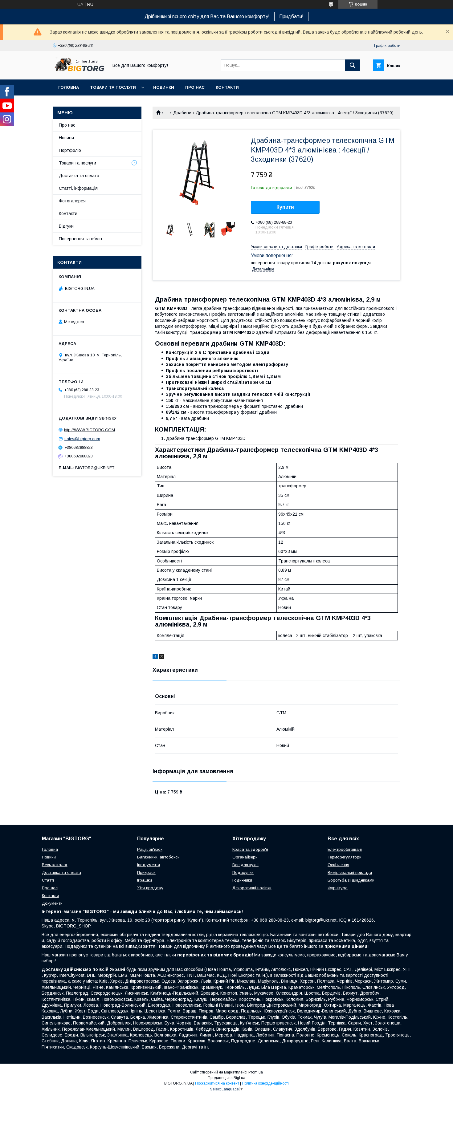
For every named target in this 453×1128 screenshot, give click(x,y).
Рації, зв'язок (149, 849)
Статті (48, 880)
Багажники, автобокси (158, 857)
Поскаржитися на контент (217, 1083)
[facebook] (155, 657)
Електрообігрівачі (345, 849)
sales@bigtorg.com (82, 438)
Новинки (163, 87)
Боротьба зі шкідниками (351, 880)
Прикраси (146, 872)
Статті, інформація (78, 188)
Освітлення (338, 864)
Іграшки (144, 880)
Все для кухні (245, 864)
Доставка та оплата (79, 175)
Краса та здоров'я (250, 849)
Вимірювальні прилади (350, 872)
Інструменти (148, 864)
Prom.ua (255, 1072)
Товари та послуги (113, 87)
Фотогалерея (72, 200)
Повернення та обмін (80, 238)
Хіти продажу (150, 888)
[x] (161, 657)
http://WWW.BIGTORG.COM (89, 430)
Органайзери (245, 857)
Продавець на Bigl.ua (226, 1078)
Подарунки (243, 872)
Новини (66, 137)
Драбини (182, 112)
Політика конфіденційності (265, 1083)
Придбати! (291, 16)
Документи (52, 903)
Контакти (227, 87)
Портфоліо (70, 150)
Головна (68, 87)
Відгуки (66, 226)
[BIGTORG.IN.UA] (79, 71)
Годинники (242, 880)
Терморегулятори (344, 857)
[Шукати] (352, 65)
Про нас (195, 87)
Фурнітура (338, 888)
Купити (285, 207)
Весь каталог (54, 864)
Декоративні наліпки (251, 888)
